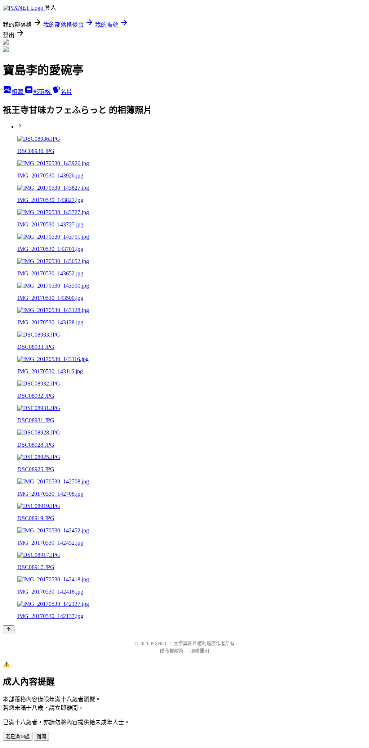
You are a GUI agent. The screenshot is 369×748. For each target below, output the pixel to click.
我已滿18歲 (18, 736)
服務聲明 (199, 650)
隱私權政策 (171, 650)
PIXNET (159, 643)
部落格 (42, 92)
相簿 (18, 92)
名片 (66, 92)
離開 (41, 736)
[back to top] (8, 629)
